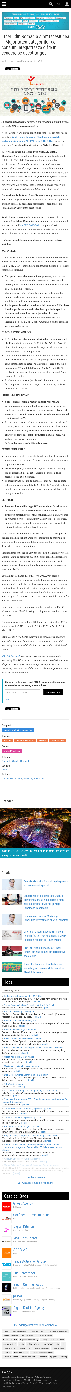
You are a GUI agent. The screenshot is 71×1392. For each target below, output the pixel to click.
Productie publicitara (49, 1265)
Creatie (15, 761)
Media (21, 1343)
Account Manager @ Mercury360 (20, 1020)
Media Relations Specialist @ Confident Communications (31, 1165)
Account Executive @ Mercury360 (20, 1029)
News (29, 61)
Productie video (58, 1348)
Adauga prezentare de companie (37, 1325)
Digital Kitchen (23, 1226)
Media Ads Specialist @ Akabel (19, 1056)
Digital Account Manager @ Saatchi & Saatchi (26, 1074)
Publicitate (17, 1207)
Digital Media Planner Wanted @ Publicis (23, 996)
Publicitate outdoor (10, 1356)
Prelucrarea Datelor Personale (25, 1383)
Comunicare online (20, 1230)
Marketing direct (34, 1265)
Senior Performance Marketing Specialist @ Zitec (28, 1108)
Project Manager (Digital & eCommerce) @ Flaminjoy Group (32, 1135)
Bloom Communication (29, 1284)
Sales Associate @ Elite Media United (22, 1038)
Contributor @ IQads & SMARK (16, 1379)
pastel (17, 1296)
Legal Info (6, 1383)
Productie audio (9, 1348)
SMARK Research (25, 740)
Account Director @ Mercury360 (19, 1011)
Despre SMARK (9, 1376)
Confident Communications (32, 1215)
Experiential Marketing (30, 1299)
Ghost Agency (23, 1203)
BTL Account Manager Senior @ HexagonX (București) (30, 1090)
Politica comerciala (40, 1379)
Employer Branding (48, 1299)
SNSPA (42, 740)
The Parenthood (24, 1273)
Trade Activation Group (29, 1261)
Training (63, 1356)
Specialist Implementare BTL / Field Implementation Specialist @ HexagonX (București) (34, 1100)
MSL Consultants (25, 1238)
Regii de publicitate (29, 1276)
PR (14, 1218)
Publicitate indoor (21, 1352)
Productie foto (24, 1348)
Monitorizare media (51, 1343)
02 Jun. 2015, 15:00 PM (13, 61)
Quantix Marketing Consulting (18, 729)
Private (37, 778)
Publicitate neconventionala (42, 1352)
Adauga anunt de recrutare (37, 1182)
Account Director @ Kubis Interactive (22, 1158)
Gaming (44, 1339)
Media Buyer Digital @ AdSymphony (21, 1065)
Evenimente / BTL (20, 1265)
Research (24, 761)
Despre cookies (8, 1386)
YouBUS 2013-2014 (29, 225)
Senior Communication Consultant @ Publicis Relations (30, 1005)
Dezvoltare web (27, 1335)
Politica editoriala (25, 1376)
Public (45, 778)
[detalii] (37, 1001)
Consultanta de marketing (27, 1241)
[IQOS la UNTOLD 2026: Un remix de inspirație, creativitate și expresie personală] (35, 832)
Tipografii (53, 1356)
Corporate (6, 761)
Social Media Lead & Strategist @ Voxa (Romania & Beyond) (33, 1047)
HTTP (13, 778)
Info (7, 699)
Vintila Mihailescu (12, 750)
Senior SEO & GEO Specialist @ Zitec (22, 1117)
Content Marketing (10, 1335)
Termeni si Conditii (48, 1383)
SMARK (38, 61)
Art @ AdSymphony (13, 1083)
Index (19, 778)
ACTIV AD (20, 1250)
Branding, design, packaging (33, 1288)
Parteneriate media (43, 1376)
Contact (53, 1379)
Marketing (28, 778)
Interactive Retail (57, 1339)
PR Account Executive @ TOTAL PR (21, 1126)
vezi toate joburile (35, 1176)
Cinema (5, 778)
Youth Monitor (57, 740)
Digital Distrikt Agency (29, 1308)
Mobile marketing (33, 1343)
